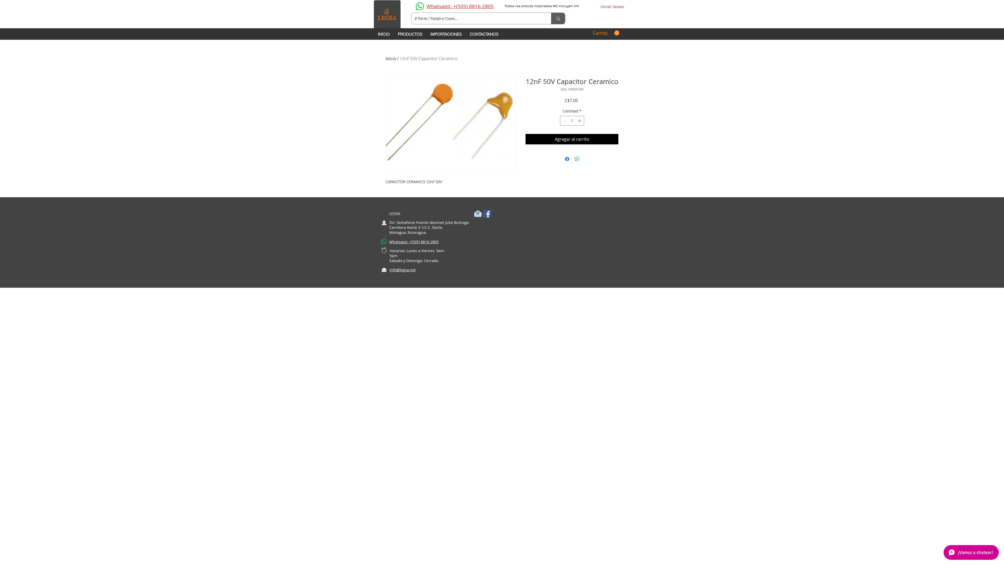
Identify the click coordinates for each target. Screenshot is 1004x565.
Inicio (391, 58)
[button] (606, 33)
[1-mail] (478, 214)
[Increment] (580, 120)
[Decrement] (564, 120)
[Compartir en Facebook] (567, 159)
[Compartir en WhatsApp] (577, 159)
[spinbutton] (572, 120)
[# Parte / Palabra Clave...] (558, 18)
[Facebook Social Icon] (487, 214)
